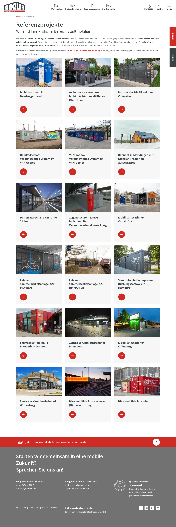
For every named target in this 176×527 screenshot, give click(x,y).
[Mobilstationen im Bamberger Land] (23, 109)
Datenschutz (34, 507)
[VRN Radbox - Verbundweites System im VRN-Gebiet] (72, 171)
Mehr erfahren (146, 495)
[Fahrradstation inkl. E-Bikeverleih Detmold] (23, 355)
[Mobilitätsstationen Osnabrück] (121, 234)
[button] (73, 7)
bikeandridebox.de (79, 508)
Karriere (172, 57)
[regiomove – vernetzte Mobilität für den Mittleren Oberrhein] (72, 109)
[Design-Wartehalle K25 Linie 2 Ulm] (23, 234)
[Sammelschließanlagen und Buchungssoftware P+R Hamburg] (121, 297)
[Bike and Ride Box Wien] (121, 414)
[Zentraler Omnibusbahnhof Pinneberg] (72, 355)
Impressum (21, 507)
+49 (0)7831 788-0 (26, 485)
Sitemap (53, 507)
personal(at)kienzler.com (78, 488)
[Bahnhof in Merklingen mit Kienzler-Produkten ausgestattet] (121, 171)
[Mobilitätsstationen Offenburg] (121, 355)
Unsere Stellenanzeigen (78, 485)
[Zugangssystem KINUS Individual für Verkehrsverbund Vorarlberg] (72, 234)
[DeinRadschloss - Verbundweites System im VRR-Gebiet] (23, 171)
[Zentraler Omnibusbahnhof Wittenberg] (23, 414)
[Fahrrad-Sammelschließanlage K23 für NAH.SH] (72, 297)
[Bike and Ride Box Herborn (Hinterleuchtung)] (72, 414)
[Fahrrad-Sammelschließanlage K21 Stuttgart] (23, 297)
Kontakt (172, 36)
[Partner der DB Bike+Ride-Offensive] (121, 109)
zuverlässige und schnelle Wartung (83, 50)
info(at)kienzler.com (27, 488)
